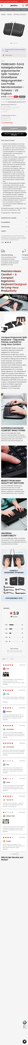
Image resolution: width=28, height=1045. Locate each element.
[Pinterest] (10, 242)
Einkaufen (9, 14)
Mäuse (10, 9)
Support (3, 231)
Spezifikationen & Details (8, 218)
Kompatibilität (5, 222)
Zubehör (24, 9)
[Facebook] (6, 242)
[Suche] (23, 5)
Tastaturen (4, 9)
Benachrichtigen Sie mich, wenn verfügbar (14, 134)
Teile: (2, 242)
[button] (14, 625)
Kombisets (17, 9)
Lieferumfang (5, 226)
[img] (8, 665)
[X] (8, 242)
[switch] (24, 1027)
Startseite (3, 14)
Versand (8, 99)
